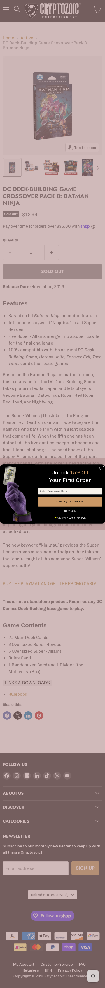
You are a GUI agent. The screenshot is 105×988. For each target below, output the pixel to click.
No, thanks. (70, 511)
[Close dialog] (102, 468)
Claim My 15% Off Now (70, 501)
